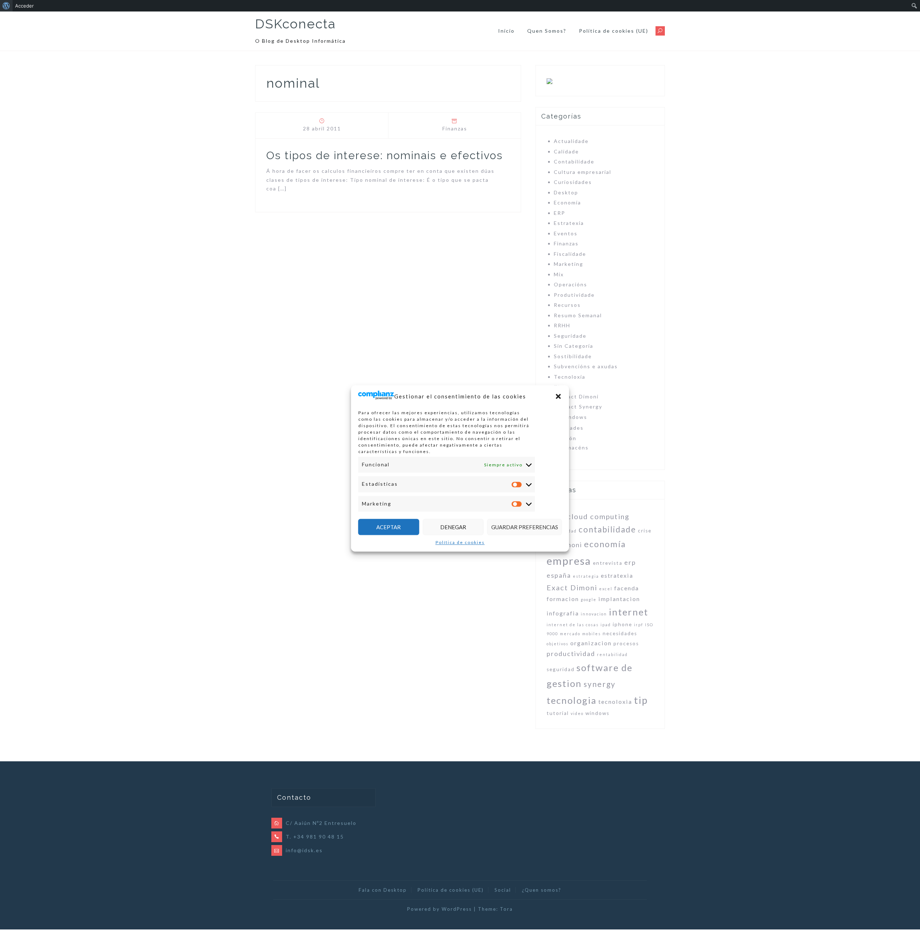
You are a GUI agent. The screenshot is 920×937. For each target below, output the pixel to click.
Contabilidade (574, 161)
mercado (570, 633)
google (589, 599)
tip (641, 700)
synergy (600, 683)
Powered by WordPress (439, 909)
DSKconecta (295, 23)
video (577, 713)
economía (605, 544)
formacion (563, 598)
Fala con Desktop (383, 890)
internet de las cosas (573, 624)
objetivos (558, 643)
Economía (567, 202)
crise (645, 531)
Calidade (566, 151)
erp (630, 562)
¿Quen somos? (541, 890)
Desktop (566, 192)
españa (559, 575)
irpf (638, 624)
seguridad (561, 669)
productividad (571, 653)
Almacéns (575, 447)
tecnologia (572, 700)
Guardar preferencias (524, 527)
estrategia (586, 576)
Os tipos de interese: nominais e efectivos (384, 155)
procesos (626, 643)
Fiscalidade (570, 254)
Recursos (567, 305)
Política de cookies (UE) (613, 31)
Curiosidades (573, 182)
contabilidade (607, 529)
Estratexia (569, 223)
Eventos (566, 233)
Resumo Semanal (578, 315)
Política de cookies (460, 542)
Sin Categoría (573, 346)
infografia (563, 613)
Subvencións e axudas (586, 366)
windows (597, 713)
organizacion (591, 643)
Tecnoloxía (569, 377)
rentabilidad (612, 654)
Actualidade (571, 141)
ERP (559, 213)
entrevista (607, 563)
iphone (622, 624)
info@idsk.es (304, 850)
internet (628, 611)
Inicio (506, 31)
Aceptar (388, 527)
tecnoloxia (615, 701)
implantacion (619, 598)
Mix (559, 274)
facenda (626, 588)
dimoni (570, 545)
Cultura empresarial (582, 172)
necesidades (620, 633)
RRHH (562, 325)
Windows (574, 417)
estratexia (617, 575)
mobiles (591, 633)
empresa (569, 560)
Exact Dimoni (580, 396)
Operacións (570, 284)
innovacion (594, 613)
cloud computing (598, 516)
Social (502, 890)
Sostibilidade (573, 356)
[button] (558, 396)
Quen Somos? (546, 31)
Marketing (568, 264)
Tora (506, 909)
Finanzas (454, 128)
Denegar (453, 527)
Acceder (24, 6)
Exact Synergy (581, 406)
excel (605, 588)
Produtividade (574, 295)
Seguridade (570, 336)
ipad (606, 624)
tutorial (558, 713)
